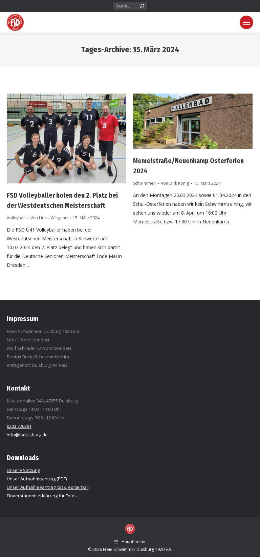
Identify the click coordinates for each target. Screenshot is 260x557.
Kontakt (18, 388)
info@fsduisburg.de (27, 435)
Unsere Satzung (23, 470)
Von (49, 218)
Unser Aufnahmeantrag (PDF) (37, 479)
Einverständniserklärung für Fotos (42, 496)
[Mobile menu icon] (246, 22)
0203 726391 (19, 426)
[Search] (142, 6)
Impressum (22, 319)
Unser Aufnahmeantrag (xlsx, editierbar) (48, 487)
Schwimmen (144, 183)
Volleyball (16, 218)
